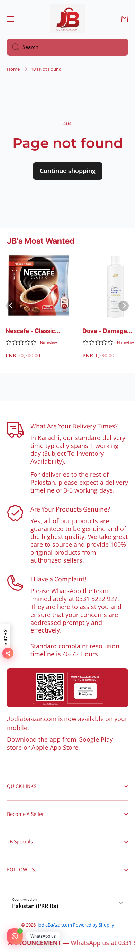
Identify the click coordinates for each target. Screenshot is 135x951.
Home (13, 69)
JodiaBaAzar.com (55, 925)
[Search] (13, 47)
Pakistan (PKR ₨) (35, 906)
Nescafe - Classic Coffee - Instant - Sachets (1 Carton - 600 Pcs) (33, 331)
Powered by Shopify (93, 925)
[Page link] (67, 687)
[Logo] (67, 18)
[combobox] (67, 47)
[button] (124, 19)
